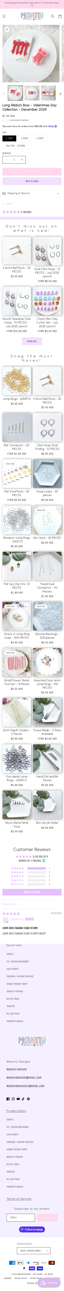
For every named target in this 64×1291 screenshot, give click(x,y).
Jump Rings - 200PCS (17, 398)
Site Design (38, 1274)
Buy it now (32, 181)
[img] (11, 914)
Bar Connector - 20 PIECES (16, 447)
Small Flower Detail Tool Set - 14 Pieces (17, 682)
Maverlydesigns (24, 1274)
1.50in (24, 138)
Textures (11, 1006)
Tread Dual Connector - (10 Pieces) (47, 587)
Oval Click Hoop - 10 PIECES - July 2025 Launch (47, 272)
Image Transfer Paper (17, 984)
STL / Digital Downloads (18, 961)
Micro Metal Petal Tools (16, 824)
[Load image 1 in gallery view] (15, 93)
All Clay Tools (13, 1013)
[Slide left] (3, 94)
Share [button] (9, 203)
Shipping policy (33, 1283)
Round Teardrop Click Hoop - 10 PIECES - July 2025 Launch (17, 322)
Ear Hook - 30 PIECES (47, 537)
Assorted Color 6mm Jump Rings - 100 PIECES (47, 684)
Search (10, 954)
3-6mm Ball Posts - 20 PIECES (17, 269)
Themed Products (15, 1021)
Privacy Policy (16, 1110)
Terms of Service (19, 1198)
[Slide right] (60, 94)
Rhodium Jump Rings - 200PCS (16, 539)
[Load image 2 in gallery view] (31, 93)
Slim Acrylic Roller (47, 822)
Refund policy (21, 1278)
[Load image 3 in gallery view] (48, 93)
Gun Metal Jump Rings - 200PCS (16, 778)
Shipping (5, 120)
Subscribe (47, 1217)
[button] (4, 16)
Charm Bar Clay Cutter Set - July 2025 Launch (47, 322)
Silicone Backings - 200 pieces (47, 635)
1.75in (9, 138)
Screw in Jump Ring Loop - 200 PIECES (17, 635)
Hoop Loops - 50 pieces (47, 493)
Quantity (6, 153)
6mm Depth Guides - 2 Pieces (17, 731)
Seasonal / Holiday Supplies (20, 976)
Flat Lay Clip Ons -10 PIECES (17, 585)
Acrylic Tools (13, 998)
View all (32, 341)
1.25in (39, 138)
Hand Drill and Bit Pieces (47, 778)
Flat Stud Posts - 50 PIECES (16, 493)
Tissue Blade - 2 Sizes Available (47, 731)
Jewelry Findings (15, 991)
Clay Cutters (13, 969)
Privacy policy (36, 1278)
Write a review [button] (32, 892)
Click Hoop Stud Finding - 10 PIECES (47, 447)
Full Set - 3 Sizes (15, 145)
